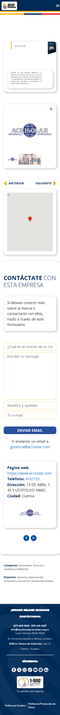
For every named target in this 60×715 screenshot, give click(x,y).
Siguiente (43, 183)
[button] (57, 5)
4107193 (32, 478)
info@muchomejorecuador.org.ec (30, 629)
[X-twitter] (19, 670)
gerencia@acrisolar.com (30, 446)
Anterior (16, 183)
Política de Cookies (15, 705)
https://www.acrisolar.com (29, 473)
